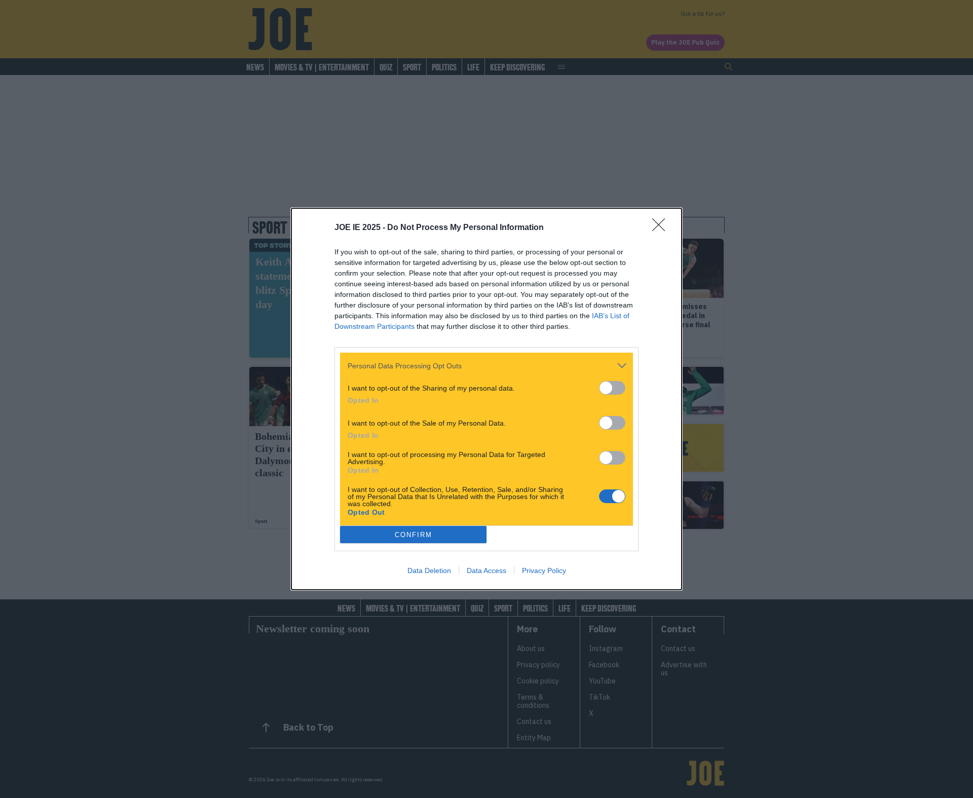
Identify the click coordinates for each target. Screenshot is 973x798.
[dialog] (486, 399)
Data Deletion (429, 570)
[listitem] (486, 365)
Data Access (486, 570)
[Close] (661, 228)
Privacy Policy (544, 570)
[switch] (612, 388)
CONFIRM (413, 535)
